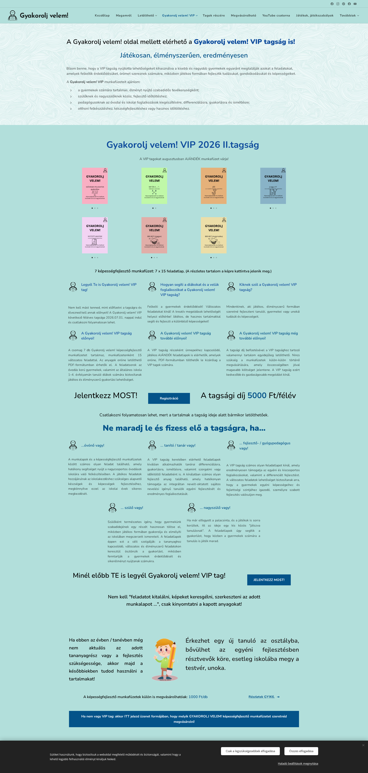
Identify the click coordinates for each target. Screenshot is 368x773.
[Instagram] (337, 4)
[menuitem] (103, 15)
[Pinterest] (343, 4)
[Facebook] (332, 4)
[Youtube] (355, 4)
